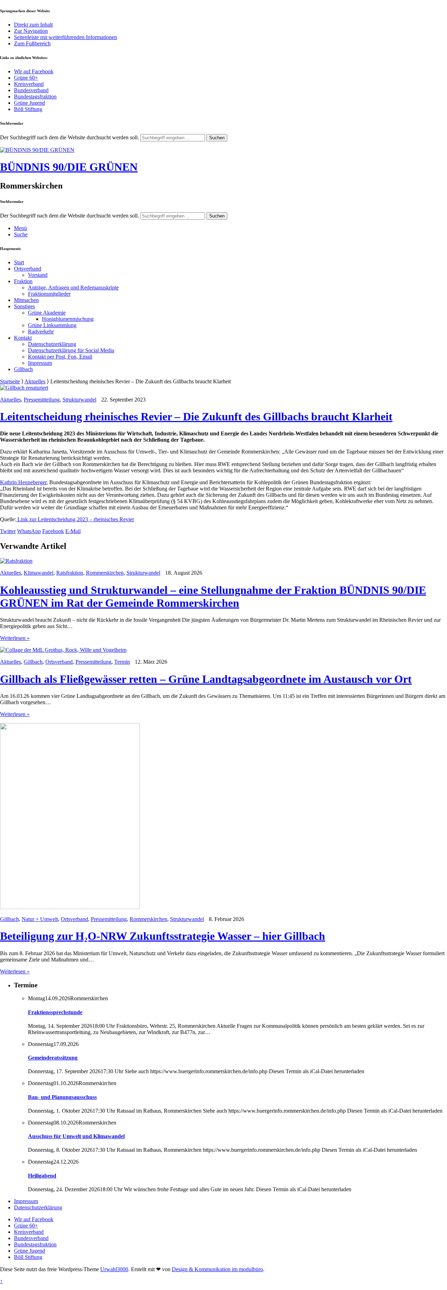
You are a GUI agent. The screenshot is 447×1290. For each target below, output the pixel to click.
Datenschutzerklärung (52, 344)
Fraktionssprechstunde (55, 1012)
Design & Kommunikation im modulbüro (217, 1269)
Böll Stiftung (28, 109)
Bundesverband (31, 90)
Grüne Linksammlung (52, 325)
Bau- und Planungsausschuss (62, 1097)
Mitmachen (26, 300)
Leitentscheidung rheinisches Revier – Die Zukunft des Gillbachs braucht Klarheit (196, 416)
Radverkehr (41, 331)
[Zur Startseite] (37, 150)
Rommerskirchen (105, 573)
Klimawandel (38, 573)
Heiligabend (42, 1176)
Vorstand (37, 275)
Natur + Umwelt (40, 919)
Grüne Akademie (47, 313)
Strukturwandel (79, 400)
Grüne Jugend (29, 103)
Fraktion (23, 281)
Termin (122, 662)
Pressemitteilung (42, 400)
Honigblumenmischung (68, 319)
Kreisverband (29, 84)
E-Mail (73, 531)
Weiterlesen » (15, 638)
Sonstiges (24, 306)
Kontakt (23, 338)
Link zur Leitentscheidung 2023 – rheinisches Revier (75, 519)
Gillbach (23, 369)
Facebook (53, 531)
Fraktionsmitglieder (49, 294)
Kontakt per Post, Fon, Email (60, 357)
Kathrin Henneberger (23, 482)
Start (19, 262)
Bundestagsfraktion (35, 96)
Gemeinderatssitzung (53, 1058)
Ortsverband (27, 269)
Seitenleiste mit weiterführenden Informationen (65, 37)
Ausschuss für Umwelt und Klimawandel (76, 1136)
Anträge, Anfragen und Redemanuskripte (73, 287)
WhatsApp (29, 531)
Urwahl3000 (114, 1269)
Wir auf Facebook (33, 71)
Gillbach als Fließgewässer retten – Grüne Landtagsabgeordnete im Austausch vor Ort (206, 679)
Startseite (10, 381)
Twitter (8, 531)
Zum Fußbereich (32, 43)
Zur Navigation (31, 31)
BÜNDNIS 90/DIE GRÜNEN (69, 167)
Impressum (40, 363)
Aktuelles (34, 381)
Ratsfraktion (69, 573)
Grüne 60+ (26, 78)
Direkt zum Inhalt (33, 25)
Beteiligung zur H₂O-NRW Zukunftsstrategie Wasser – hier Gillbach (162, 936)
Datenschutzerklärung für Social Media (71, 350)
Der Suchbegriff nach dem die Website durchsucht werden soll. (69, 137)
